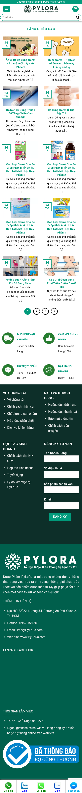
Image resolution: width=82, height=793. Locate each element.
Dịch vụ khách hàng (20, 428)
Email (48, 499)
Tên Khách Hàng (55, 453)
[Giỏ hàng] (75, 9)
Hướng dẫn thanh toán (63, 412)
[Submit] (77, 17)
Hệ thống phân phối (20, 421)
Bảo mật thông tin (60, 419)
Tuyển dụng (15, 475)
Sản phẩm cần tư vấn (58, 484)
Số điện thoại (53, 468)
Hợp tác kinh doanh (20, 468)
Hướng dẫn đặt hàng (62, 405)
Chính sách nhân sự (20, 406)
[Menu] (6, 9)
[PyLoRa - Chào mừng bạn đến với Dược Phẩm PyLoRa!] (41, 9)
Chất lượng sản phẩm (22, 414)
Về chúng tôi (15, 399)
